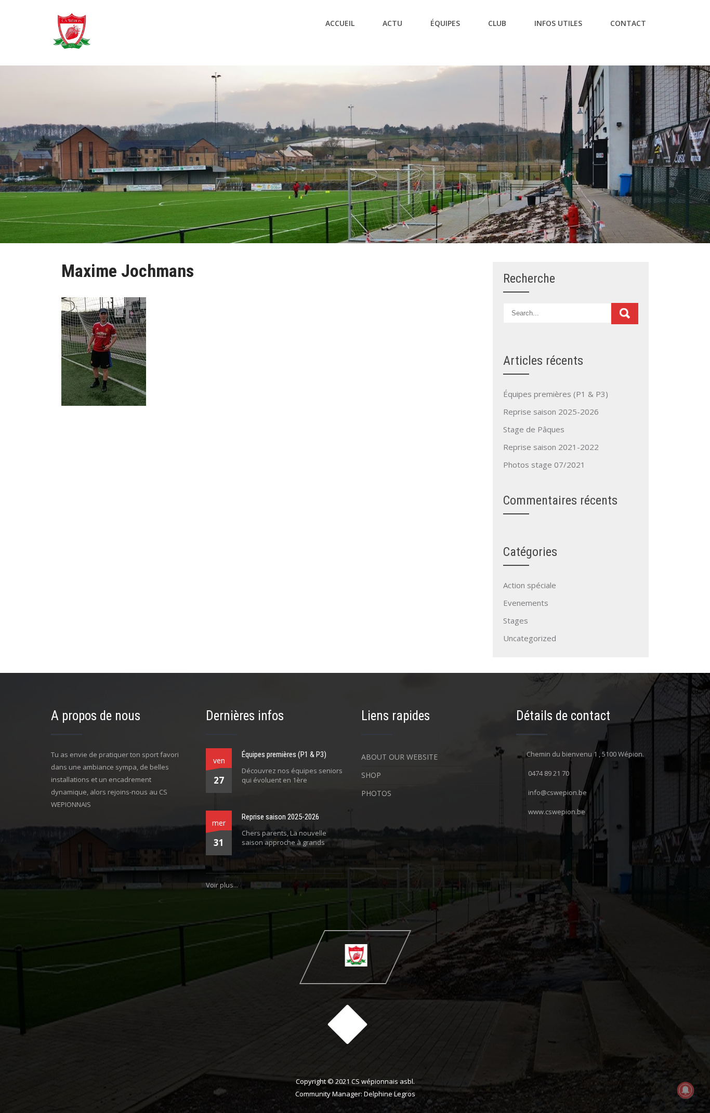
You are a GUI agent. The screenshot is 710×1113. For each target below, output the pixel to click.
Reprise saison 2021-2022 (551, 447)
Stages (515, 620)
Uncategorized (529, 638)
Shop (371, 775)
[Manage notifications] (685, 1090)
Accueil (339, 23)
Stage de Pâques (533, 429)
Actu (392, 23)
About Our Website (399, 757)
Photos (376, 793)
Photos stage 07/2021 (544, 464)
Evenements (525, 603)
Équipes (445, 23)
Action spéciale (529, 585)
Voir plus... (222, 885)
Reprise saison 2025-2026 (551, 411)
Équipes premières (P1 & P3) (555, 394)
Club (497, 23)
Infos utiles (558, 23)
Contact (628, 23)
